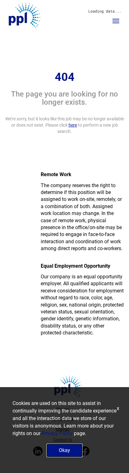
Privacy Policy (57, 433)
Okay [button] (64, 450)
